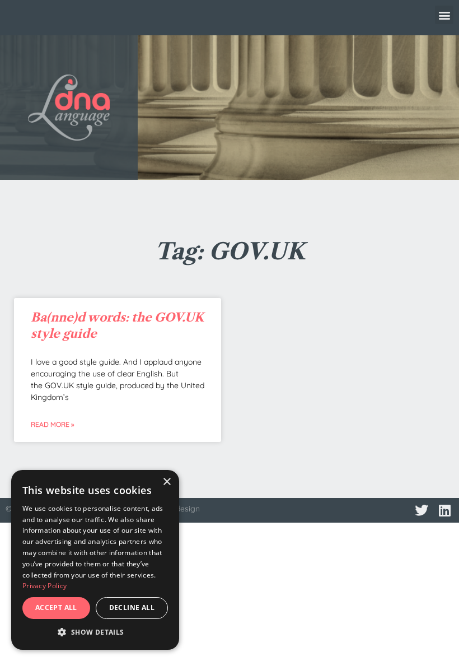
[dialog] (95, 560)
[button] (444, 15)
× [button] (166, 482)
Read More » (52, 424)
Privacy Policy (44, 585)
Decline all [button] (131, 607)
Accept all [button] (56, 607)
